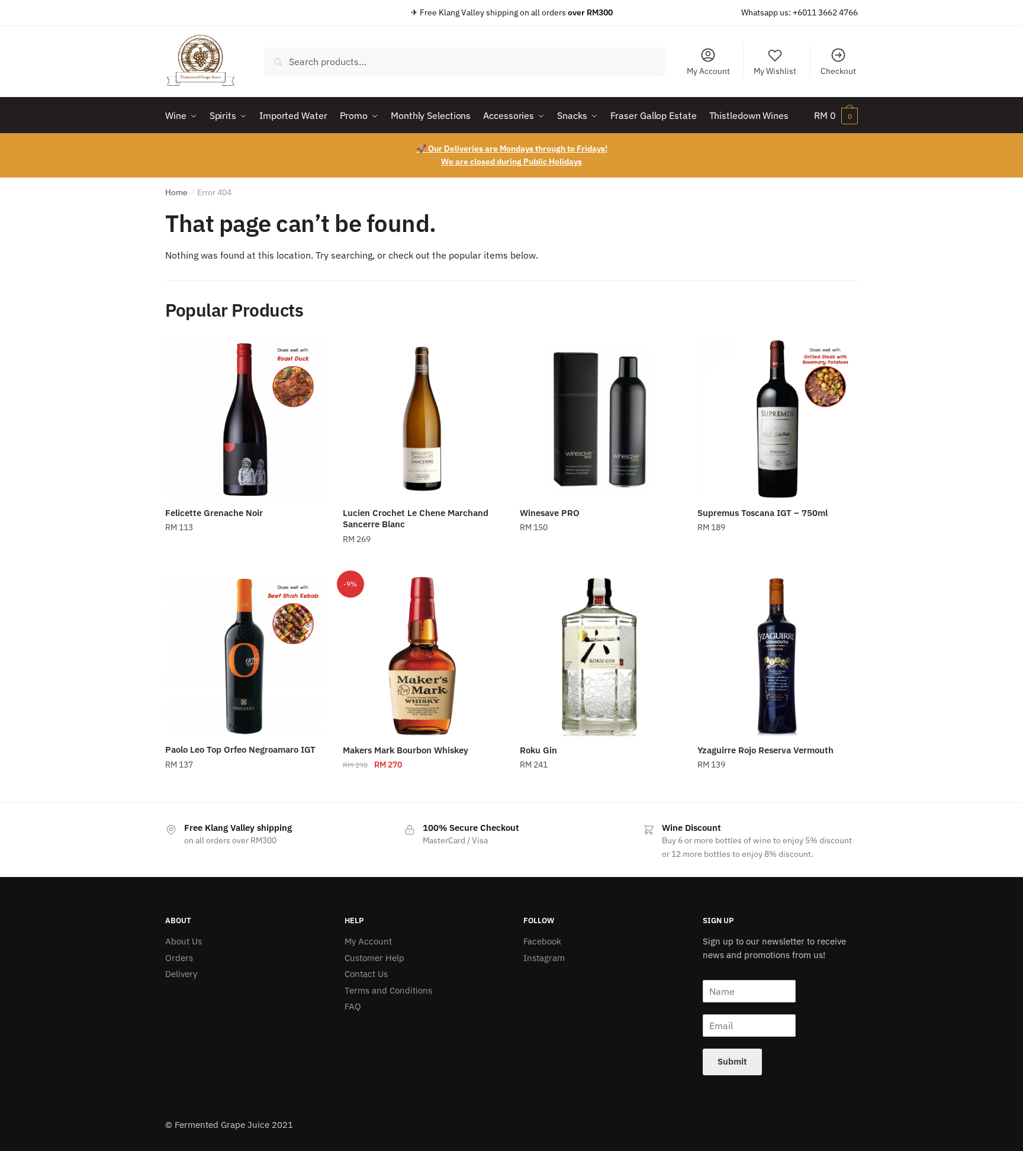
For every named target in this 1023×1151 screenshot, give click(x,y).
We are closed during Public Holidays (511, 161)
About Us (183, 941)
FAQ (353, 1006)
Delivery (181, 973)
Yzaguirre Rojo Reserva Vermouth (765, 750)
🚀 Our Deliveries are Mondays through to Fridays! (511, 148)
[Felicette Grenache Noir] (245, 419)
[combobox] (465, 61)
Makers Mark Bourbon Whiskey (405, 750)
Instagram (544, 957)
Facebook (542, 941)
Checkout (838, 71)
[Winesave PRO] (600, 419)
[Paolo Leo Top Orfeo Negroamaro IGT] (245, 656)
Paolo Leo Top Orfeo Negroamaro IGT (240, 749)
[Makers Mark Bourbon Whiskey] (423, 656)
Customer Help (374, 957)
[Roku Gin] (600, 656)
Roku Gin (538, 750)
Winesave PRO (550, 512)
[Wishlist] (307, 357)
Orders (179, 957)
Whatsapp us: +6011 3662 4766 (799, 12)
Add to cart (245, 562)
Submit (732, 1061)
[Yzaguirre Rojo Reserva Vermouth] (777, 656)
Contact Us (366, 973)
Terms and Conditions (388, 990)
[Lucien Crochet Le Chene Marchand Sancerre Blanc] (423, 419)
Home (176, 192)
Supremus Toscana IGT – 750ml (762, 512)
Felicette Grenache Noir (214, 512)
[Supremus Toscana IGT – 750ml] (777, 419)
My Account (708, 71)
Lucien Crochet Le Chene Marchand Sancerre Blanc (415, 518)
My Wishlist (775, 71)
